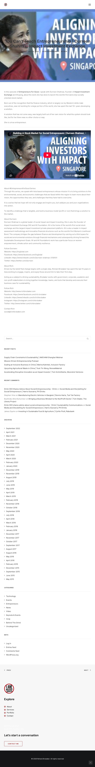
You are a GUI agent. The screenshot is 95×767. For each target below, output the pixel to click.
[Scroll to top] (90, 762)
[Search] (47, 338)
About (9, 707)
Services (10, 710)
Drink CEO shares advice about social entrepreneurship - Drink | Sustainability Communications (43, 405)
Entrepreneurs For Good (29, 92)
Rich (65, 51)
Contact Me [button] (13, 744)
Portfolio (10, 713)
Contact (10, 716)
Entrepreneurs (50, 51)
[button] (89, 4)
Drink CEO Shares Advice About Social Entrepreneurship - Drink (30, 389)
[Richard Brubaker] (5, 4)
